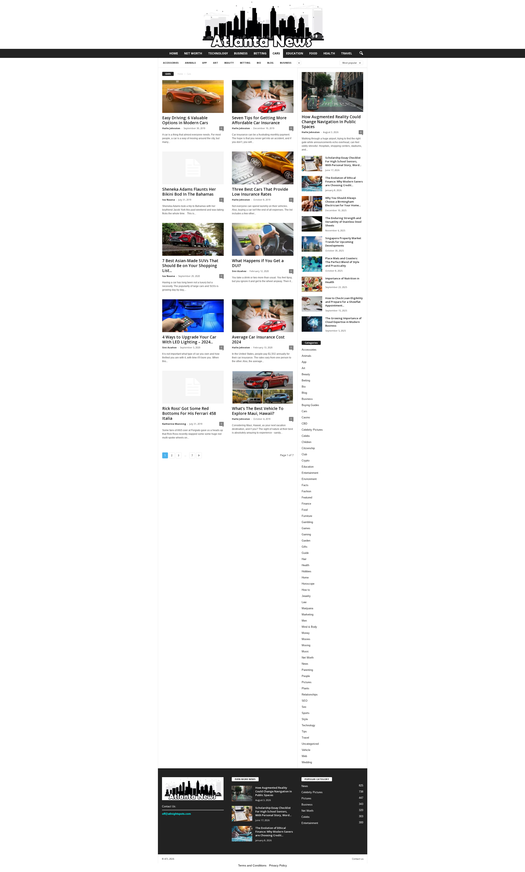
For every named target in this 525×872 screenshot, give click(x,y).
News (305, 663)
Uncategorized (310, 743)
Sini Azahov (239, 271)
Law (304, 602)
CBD (304, 423)
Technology (218, 53)
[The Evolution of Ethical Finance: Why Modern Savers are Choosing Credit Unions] (312, 183)
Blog (270, 62)
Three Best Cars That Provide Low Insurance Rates (260, 192)
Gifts (304, 546)
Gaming (306, 534)
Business (241, 53)
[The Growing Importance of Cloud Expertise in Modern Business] (312, 324)
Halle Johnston (171, 128)
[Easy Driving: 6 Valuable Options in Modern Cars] (193, 96)
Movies (306, 639)
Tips (304, 731)
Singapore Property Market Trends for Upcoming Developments (343, 241)
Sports (305, 713)
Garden (306, 540)
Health (329, 53)
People (306, 676)
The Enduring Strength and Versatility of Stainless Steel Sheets (343, 221)
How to (306, 589)
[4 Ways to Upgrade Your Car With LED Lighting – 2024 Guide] (193, 315)
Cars (276, 53)
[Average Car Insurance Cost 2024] (262, 315)
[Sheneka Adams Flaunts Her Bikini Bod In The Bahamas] (193, 167)
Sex (304, 706)
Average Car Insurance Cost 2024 (258, 339)
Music (305, 651)
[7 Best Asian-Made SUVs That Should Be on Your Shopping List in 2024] (193, 239)
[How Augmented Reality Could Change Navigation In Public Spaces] (332, 92)
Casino (306, 417)
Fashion (306, 491)
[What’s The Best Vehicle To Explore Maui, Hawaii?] (262, 387)
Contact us (357, 858)
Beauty (229, 62)
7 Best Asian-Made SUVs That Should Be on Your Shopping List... (190, 265)
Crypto (305, 460)
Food (313, 53)
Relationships (310, 694)
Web (304, 756)
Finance (306, 503)
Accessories (171, 62)
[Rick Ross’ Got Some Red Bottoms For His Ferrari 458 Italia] (193, 387)
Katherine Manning (174, 423)
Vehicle (306, 750)
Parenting (307, 669)
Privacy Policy (278, 865)
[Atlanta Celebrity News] (262, 24)
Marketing (307, 614)
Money (306, 632)
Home (173, 53)
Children (306, 442)
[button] (361, 53)
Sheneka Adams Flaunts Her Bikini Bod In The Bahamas (189, 192)
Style (305, 719)
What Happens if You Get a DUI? (258, 263)
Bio (259, 62)
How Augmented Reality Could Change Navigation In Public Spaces (331, 121)
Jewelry (306, 596)
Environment (309, 479)
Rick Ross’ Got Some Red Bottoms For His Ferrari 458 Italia (189, 413)
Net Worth (193, 53)
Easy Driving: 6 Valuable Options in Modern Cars (185, 120)
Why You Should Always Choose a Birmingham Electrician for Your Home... (343, 201)
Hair (304, 559)
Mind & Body (309, 626)
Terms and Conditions (252, 865)
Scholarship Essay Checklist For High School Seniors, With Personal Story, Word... (343, 161)
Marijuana (307, 608)
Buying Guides (310, 405)
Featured (307, 497)
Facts (305, 485)
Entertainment (310, 472)
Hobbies (306, 571)
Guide (305, 552)
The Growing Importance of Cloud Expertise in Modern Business (343, 321)
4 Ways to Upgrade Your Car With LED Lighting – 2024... (189, 339)
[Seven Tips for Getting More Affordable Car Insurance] (262, 96)
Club (304, 454)
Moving (306, 645)
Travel (346, 53)
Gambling (307, 522)
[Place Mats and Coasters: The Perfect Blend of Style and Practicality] (312, 264)
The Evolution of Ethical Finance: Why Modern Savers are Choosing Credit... (344, 181)
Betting (260, 53)
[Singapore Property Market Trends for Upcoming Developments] (312, 244)
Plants (305, 688)
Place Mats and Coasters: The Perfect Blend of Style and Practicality (342, 261)
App (204, 62)
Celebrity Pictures (312, 429)
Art (215, 62)
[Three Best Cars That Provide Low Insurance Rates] (262, 167)
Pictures (307, 682)
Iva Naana (168, 199)
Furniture (307, 515)
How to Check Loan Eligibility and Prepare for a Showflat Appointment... (344, 301)
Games (306, 528)
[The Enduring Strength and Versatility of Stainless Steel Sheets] (312, 224)
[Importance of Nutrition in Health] (312, 284)
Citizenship (308, 448)
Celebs (306, 435)
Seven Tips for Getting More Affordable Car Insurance (259, 120)
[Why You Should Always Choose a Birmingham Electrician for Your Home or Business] (312, 203)
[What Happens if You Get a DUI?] (262, 239)
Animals (190, 62)
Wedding (307, 762)
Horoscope (308, 583)
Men (304, 620)
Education (294, 53)
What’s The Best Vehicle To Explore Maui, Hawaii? (257, 411)
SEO (304, 700)
